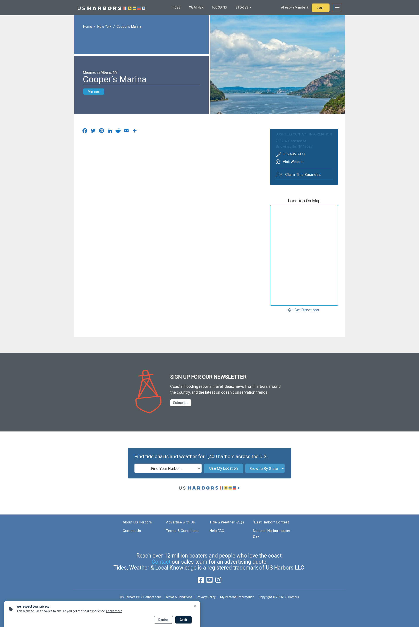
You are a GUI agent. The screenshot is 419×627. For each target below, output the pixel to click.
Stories (241, 7)
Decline (163, 620)
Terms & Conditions (182, 530)
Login (320, 7)
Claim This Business (303, 174)
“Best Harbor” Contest (271, 522)
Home (87, 26)
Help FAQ (217, 530)
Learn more (114, 611)
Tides (176, 7)
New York (104, 26)
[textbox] (168, 468)
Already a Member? (294, 7)
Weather (196, 7)
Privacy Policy (206, 597)
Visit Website (293, 162)
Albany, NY (109, 72)
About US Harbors (137, 522)
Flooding (219, 7)
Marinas (94, 91)
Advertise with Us (180, 522)
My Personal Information (237, 597)
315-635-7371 (294, 154)
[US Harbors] (111, 7)
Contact (161, 562)
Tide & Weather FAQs (227, 522)
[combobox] (168, 468)
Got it (183, 620)
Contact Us (132, 530)
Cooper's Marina (129, 26)
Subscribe (181, 403)
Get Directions (306, 310)
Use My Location (223, 468)
